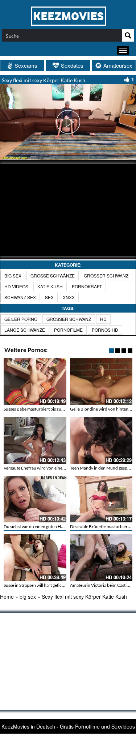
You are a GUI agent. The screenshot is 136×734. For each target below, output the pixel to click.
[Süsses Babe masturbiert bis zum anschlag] (35, 381)
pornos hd (105, 330)
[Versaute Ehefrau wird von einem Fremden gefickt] (35, 440)
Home (7, 596)
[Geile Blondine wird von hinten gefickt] (101, 381)
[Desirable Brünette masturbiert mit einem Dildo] (101, 499)
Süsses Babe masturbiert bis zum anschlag (43, 409)
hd (103, 319)
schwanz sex (20, 297)
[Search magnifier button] (128, 35)
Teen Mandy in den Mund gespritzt (102, 468)
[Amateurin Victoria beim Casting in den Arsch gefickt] (101, 557)
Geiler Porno (20, 319)
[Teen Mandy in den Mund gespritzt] (101, 440)
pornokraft (87, 286)
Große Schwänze (52, 275)
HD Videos (16, 286)
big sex (12, 275)
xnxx (69, 297)
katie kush (50, 286)
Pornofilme (68, 330)
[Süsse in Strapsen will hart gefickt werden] (35, 557)
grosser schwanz (106, 275)
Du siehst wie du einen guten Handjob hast (43, 526)
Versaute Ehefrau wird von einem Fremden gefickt (51, 468)
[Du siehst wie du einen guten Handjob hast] (35, 499)
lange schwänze (24, 330)
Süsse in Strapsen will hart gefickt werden (42, 585)
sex (49, 297)
